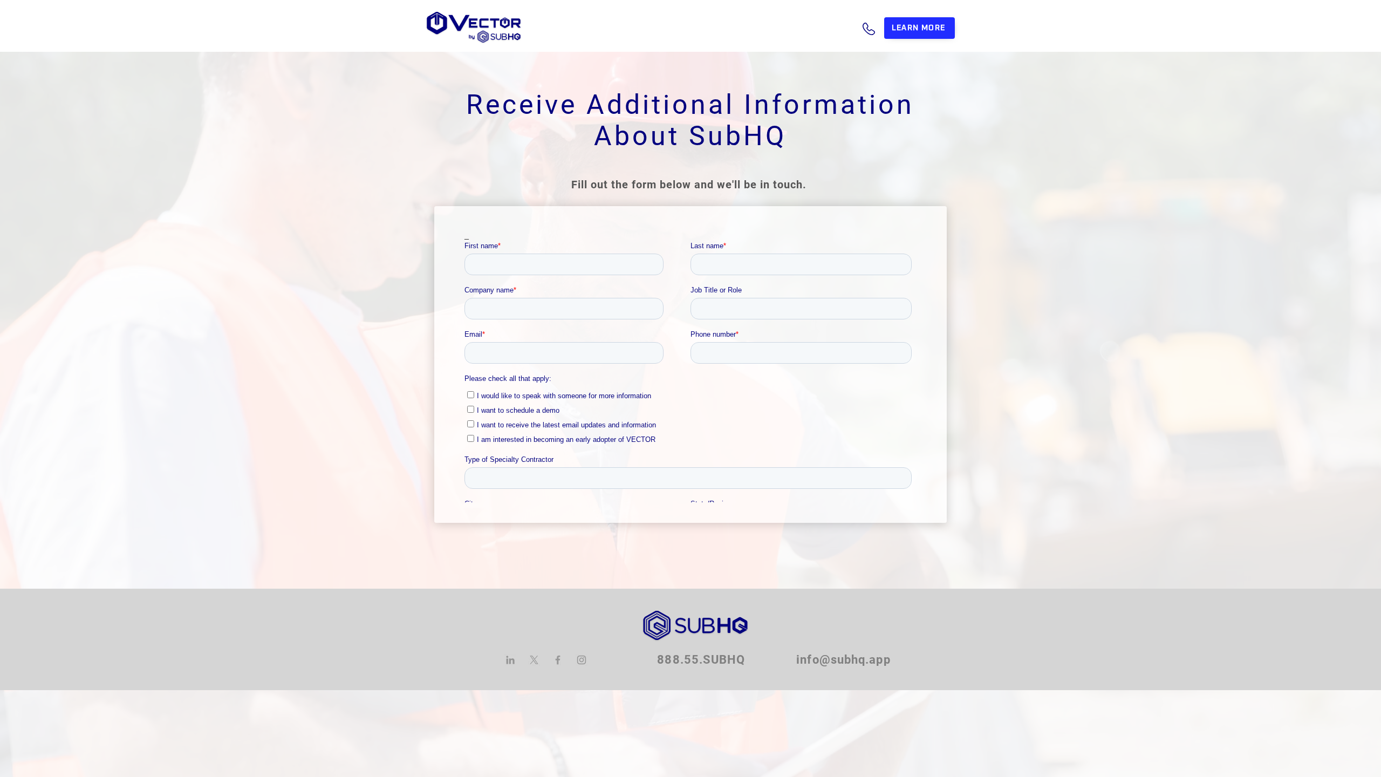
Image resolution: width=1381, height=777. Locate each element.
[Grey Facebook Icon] (558, 660)
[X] (534, 660)
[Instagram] (581, 660)
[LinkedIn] (510, 660)
